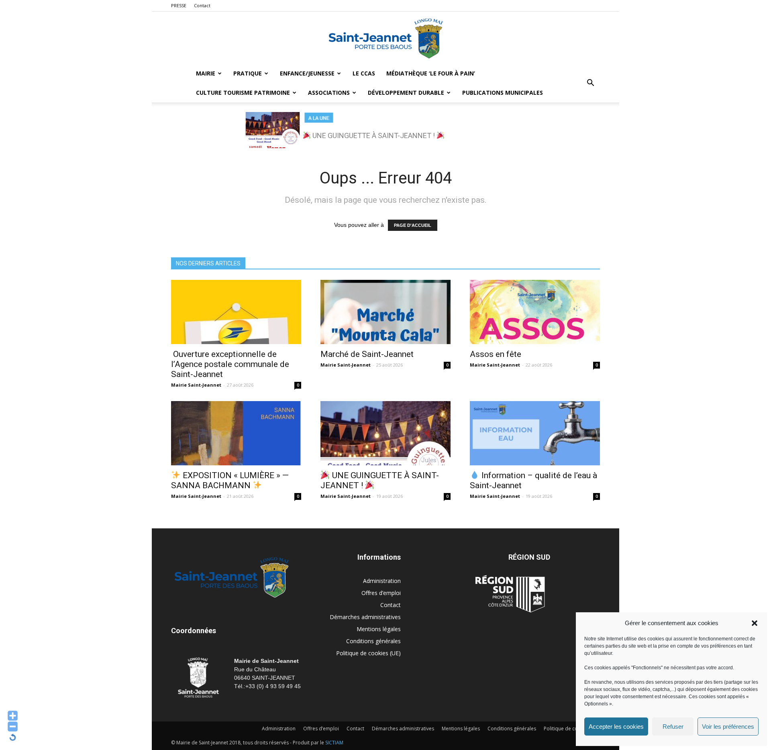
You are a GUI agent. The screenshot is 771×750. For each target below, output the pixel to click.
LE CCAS (364, 73)
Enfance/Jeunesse (307, 73)
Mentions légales (379, 629)
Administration (382, 581)
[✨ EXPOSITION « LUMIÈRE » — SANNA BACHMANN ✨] (236, 433)
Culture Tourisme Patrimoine (243, 92)
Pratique (247, 73)
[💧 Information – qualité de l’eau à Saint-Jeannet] (535, 433)
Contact (202, 5)
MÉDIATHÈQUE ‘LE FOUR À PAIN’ (430, 73)
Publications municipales (502, 92)
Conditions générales (373, 641)
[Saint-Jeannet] (385, 38)
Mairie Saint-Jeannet (196, 385)
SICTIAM (334, 742)
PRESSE (178, 5)
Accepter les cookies (616, 726)
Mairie (205, 73)
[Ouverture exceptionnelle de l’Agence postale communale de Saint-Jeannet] (236, 312)
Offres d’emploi (381, 593)
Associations (329, 92)
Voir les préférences (728, 726)
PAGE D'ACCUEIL (412, 225)
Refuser (673, 726)
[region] (385, 130)
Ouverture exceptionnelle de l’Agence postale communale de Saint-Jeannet (230, 364)
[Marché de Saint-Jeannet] (385, 312)
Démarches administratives (365, 617)
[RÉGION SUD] (510, 594)
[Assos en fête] (535, 312)
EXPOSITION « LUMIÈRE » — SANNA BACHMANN (230, 480)
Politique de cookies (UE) (368, 653)
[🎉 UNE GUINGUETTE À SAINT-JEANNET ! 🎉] (385, 433)
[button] (755, 623)
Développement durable (406, 92)
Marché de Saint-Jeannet (367, 354)
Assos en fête (495, 354)
